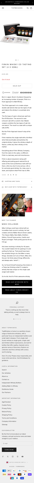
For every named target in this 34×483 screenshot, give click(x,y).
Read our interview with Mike (17, 283)
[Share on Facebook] (8, 175)
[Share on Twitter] (11, 175)
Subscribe (9, 449)
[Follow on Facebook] (3, 456)
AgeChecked (6, 402)
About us (5, 376)
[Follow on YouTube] (22, 456)
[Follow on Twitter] (8, 456)
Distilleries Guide (7, 389)
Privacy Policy (6, 408)
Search (4, 370)
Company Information (9, 421)
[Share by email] (16, 175)
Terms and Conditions (9, 418)
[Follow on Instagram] (13, 456)
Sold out (17, 86)
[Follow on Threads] (18, 456)
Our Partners (6, 392)
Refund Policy (6, 411)
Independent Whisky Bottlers (11, 383)
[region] (17, 309)
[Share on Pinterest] (13, 175)
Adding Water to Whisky (10, 386)
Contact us (5, 379)
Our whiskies (6, 373)
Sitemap (4, 424)
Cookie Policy (6, 405)
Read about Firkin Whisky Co (17, 291)
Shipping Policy (7, 415)
